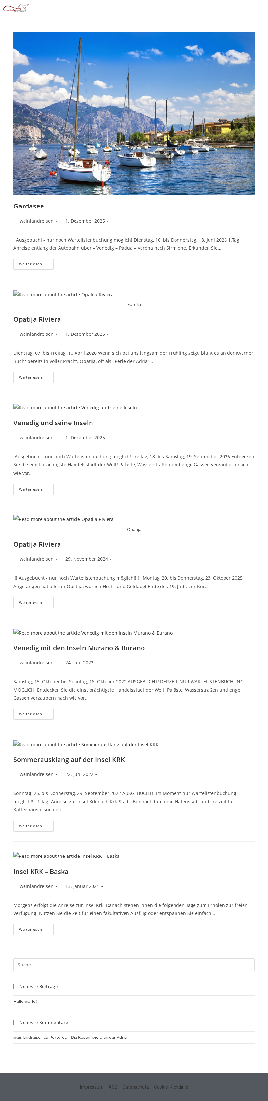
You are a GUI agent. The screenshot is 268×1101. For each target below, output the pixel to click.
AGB (113, 1087)
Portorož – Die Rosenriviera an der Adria (88, 1037)
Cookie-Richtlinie (171, 1087)
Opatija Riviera (37, 319)
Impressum (92, 1087)
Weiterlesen (36, 262)
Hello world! (25, 1001)
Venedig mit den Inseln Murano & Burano (79, 647)
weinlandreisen (37, 221)
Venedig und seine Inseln (53, 422)
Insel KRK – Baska (41, 871)
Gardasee (28, 206)
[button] (260, 8)
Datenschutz (136, 1087)
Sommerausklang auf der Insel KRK (69, 759)
